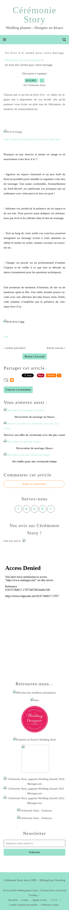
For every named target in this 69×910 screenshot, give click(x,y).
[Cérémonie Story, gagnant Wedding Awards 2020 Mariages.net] (34, 783)
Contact (25, 900)
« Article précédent (14, 347)
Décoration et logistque (34, 73)
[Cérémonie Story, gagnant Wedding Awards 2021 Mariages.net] (34, 793)
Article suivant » (55, 347)
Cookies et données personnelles (23, 905)
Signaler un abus (39, 900)
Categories (34, 60)
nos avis (13, 540)
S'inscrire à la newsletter (18, 389)
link (6, 336)
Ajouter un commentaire (34, 484)
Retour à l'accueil (35, 356)
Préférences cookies (50, 905)
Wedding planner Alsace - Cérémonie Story (36, 890)
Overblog (59, 880)
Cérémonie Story (34, 14)
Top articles (13, 900)
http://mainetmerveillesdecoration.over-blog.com (32, 139)
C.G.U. (54, 900)
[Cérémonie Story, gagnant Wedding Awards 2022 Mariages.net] (34, 803)
